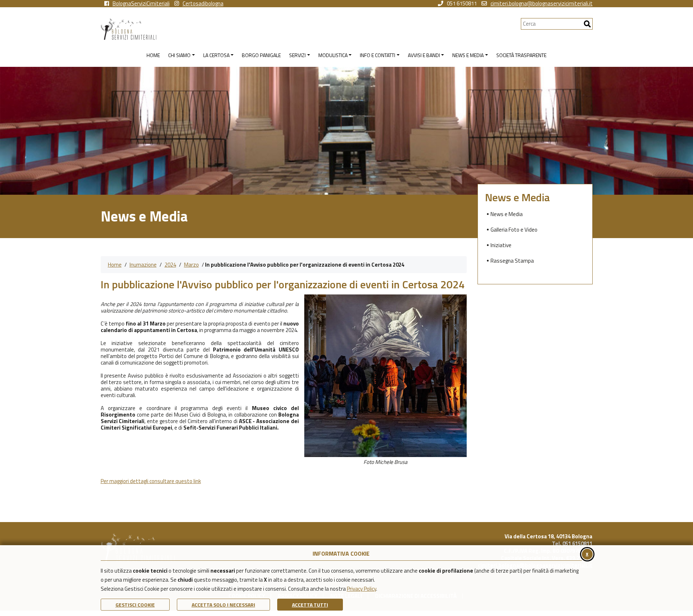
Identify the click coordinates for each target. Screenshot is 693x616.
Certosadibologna (203, 3)
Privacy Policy (361, 589)
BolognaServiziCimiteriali (141, 3)
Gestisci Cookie (135, 604)
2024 (170, 264)
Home (115, 264)
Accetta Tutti (310, 604)
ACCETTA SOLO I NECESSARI (223, 604)
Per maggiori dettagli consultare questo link (151, 481)
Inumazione (143, 264)
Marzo (191, 264)
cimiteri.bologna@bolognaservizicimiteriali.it (542, 3)
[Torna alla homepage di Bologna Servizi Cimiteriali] (311, 29)
